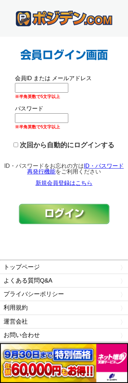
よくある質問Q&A (28, 281)
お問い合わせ (22, 335)
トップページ (22, 267)
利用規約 (16, 308)
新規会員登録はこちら (64, 183)
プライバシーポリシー (34, 294)
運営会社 (16, 322)
